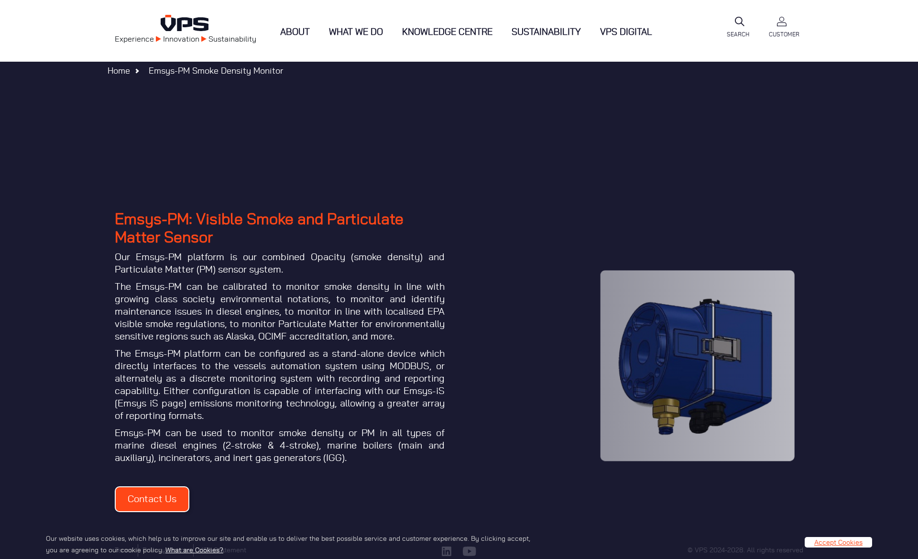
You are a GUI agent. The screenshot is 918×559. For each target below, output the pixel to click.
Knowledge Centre (447, 32)
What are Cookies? (194, 550)
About (295, 32)
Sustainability (546, 32)
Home (119, 71)
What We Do (356, 32)
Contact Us (152, 499)
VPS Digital (626, 32)
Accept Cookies (838, 542)
